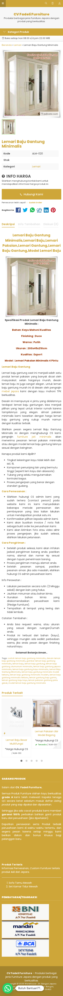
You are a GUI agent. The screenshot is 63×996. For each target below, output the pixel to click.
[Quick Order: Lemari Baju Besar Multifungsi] (4, 733)
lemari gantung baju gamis (43, 677)
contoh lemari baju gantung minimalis (27, 658)
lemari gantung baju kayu (14, 680)
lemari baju (18, 663)
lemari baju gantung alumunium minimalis (29, 665)
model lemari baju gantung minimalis (27, 683)
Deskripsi (8, 224)
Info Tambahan (29, 224)
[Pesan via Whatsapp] (58, 746)
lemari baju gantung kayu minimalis (30, 669)
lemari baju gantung (34, 663)
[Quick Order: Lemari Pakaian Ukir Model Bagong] (34, 724)
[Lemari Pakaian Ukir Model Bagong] (46, 713)
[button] (7, 988)
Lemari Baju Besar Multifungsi (16, 741)
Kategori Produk (18, 32)
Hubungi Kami (33, 194)
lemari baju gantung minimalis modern (29, 674)
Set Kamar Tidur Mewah (23, 886)
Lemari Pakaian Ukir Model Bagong (46, 733)
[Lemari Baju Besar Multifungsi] (16, 717)
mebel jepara (10, 391)
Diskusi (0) (50, 224)
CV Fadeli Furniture (31, 14)
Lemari (36, 166)
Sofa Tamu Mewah (20, 883)
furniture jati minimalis (34, 437)
